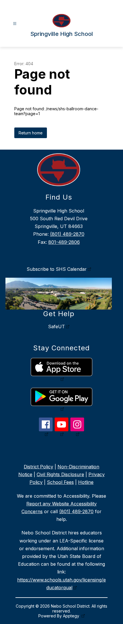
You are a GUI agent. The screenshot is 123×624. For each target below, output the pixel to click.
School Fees (60, 482)
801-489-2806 (64, 242)
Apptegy (71, 615)
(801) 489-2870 (67, 234)
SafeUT (56, 326)
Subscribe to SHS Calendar (57, 269)
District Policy (38, 467)
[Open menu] (14, 23)
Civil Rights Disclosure (60, 474)
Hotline (86, 482)
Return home (31, 132)
